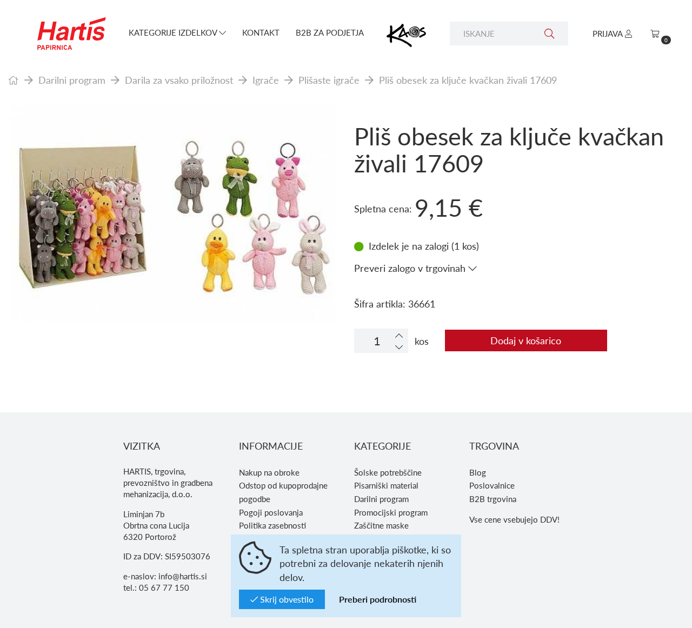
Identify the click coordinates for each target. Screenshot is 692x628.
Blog (477, 472)
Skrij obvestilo (286, 599)
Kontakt (261, 32)
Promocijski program (391, 512)
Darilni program (71, 79)
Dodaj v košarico (525, 340)
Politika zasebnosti (272, 525)
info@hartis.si (182, 576)
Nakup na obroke (269, 472)
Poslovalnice (492, 485)
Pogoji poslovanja (271, 512)
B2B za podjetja (330, 32)
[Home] (13, 79)
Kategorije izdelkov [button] (174, 32)
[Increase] (399, 335)
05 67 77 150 (164, 587)
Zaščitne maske (381, 525)
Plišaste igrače (329, 79)
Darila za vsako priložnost (179, 79)
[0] (655, 33)
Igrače (265, 79)
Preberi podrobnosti (377, 599)
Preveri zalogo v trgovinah (411, 268)
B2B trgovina (492, 498)
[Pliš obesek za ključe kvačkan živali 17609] (173, 213)
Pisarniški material (386, 485)
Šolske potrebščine (388, 472)
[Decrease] (399, 346)
